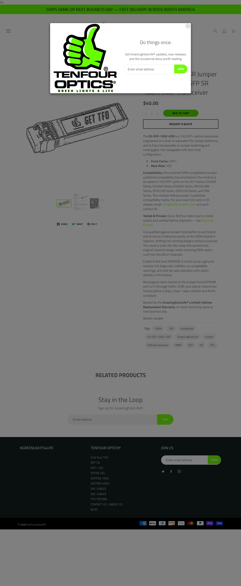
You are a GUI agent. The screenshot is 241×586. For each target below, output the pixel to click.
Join (181, 69)
